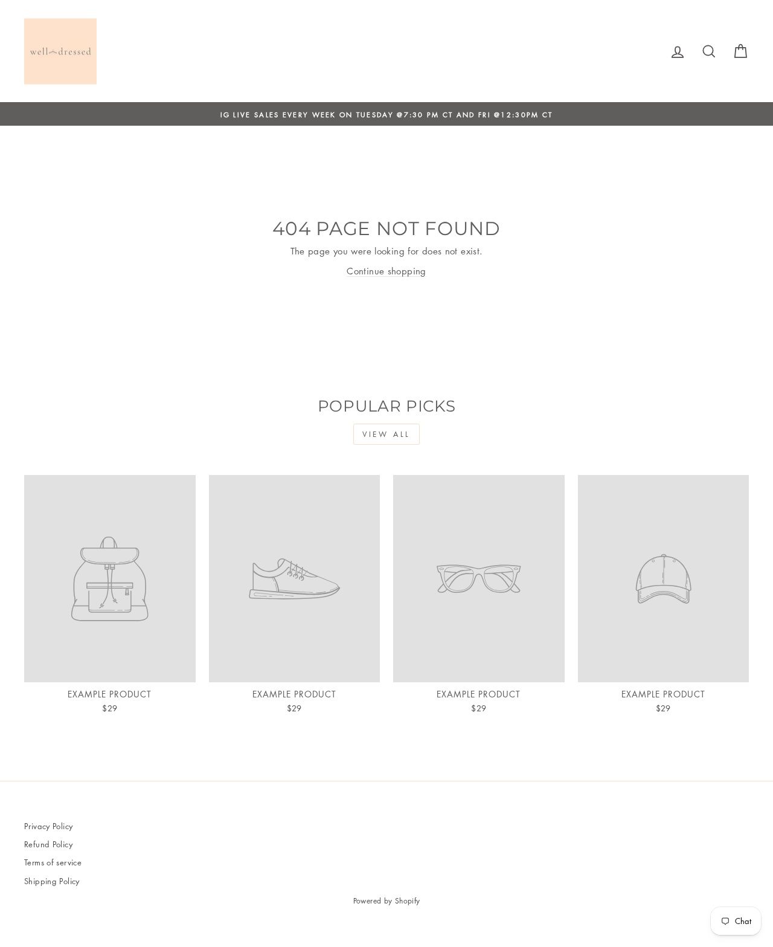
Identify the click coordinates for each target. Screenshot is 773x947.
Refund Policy (48, 844)
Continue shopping (386, 271)
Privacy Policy (48, 826)
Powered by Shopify (386, 901)
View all (386, 434)
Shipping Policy (52, 881)
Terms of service (53, 862)
